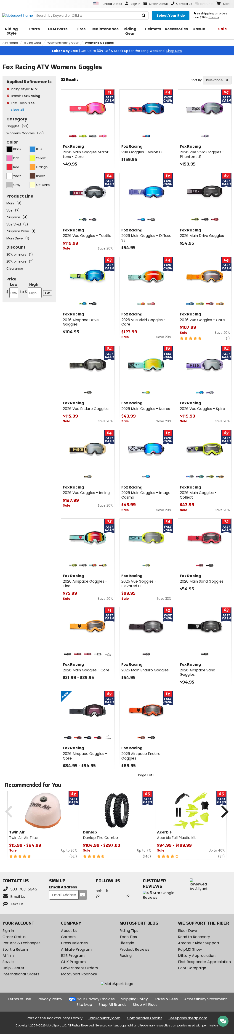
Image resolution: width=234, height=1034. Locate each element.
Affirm (8, 955)
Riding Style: (24, 89)
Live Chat (206, 4)
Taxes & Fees (166, 999)
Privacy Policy (49, 999)
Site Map (84, 1004)
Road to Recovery (194, 936)
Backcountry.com (104, 1018)
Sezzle (8, 961)
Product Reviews (134, 949)
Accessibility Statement (205, 999)
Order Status (14, 936)
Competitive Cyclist (144, 1018)
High (29, 288)
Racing (126, 955)
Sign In (8, 930)
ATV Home (10, 43)
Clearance (14, 268)
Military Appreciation (196, 955)
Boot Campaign (192, 968)
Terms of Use (19, 999)
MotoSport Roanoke (79, 974)
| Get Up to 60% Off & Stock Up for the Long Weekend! (117, 51)
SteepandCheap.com (188, 1018)
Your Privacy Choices (96, 999)
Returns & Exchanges (21, 943)
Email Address (63, 887)
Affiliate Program (76, 949)
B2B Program (73, 955)
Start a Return (15, 949)
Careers (68, 936)
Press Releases (74, 943)
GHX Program (73, 961)
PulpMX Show (190, 949)
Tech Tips (128, 936)
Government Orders (79, 968)
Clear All (17, 110)
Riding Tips (129, 930)
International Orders (21, 974)
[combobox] (217, 80)
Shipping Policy (134, 999)
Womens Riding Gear (63, 43)
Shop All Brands (112, 1004)
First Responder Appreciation (204, 961)
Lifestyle (127, 943)
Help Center (13, 968)
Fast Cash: (23, 103)
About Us (69, 930)
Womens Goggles (99, 43)
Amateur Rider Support (199, 943)
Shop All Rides (145, 1004)
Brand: (25, 96)
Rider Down (188, 930)
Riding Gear (32, 43)
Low (12, 288)
